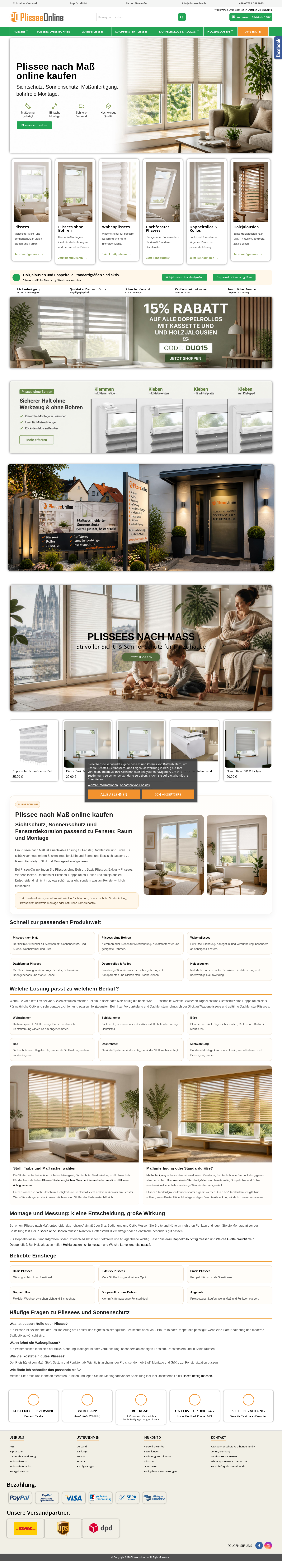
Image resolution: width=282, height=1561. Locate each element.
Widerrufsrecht (18, 1461)
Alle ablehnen (114, 794)
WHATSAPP (87, 1411)
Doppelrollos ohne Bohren (119, 1292)
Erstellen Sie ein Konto (260, 9)
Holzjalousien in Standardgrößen (187, 1180)
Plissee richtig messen (196, 1376)
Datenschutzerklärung (23, 1456)
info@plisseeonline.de (231, 1466)
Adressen (149, 1461)
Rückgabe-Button (20, 1471)
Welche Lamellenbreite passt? (129, 1244)
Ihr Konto (152, 1437)
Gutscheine (150, 1466)
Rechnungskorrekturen (157, 1456)
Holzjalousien (218, 31)
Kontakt (81, 1456)
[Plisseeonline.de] (38, 16)
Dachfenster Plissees (131, 31)
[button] (184, 277)
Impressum (16, 1451)
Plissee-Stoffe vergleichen (58, 1180)
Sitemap (81, 1461)
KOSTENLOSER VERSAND (33, 1411)
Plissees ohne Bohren (53, 31)
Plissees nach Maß (25, 937)
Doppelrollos (21, 1292)
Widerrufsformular (20, 1466)
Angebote (253, 31)
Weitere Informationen (103, 785)
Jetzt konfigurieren (29, 254)
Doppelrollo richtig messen (191, 1239)
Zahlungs (82, 1451)
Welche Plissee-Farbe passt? (94, 1180)
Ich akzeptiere (168, 794)
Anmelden (234, 9)
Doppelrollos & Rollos (177, 31)
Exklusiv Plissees (113, 1271)
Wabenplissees (93, 31)
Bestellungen (151, 1451)
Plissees (19, 31)
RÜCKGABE (141, 1411)
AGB (12, 1446)
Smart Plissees (200, 1271)
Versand (82, 1446)
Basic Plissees (22, 1271)
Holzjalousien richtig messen (82, 1244)
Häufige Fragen (86, 1466)
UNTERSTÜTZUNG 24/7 (194, 1411)
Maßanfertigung (156, 1175)
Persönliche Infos (154, 1446)
